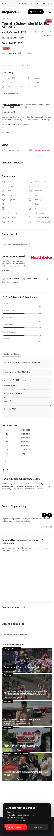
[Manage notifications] (6, 826)
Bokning (24, 4)
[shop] (32, 4)
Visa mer (5, 132)
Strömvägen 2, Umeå (10, 282)
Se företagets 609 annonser (15, 634)
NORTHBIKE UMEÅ (15, 53)
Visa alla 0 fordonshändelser (16, 244)
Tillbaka (9, 19)
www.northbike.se (34, 279)
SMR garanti (45, 222)
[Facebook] (3, 469)
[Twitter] (7, 469)
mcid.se (5, 521)
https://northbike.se (12, 105)
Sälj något (37, 12)
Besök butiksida (13, 279)
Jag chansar (38, 827)
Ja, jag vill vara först (16, 827)
